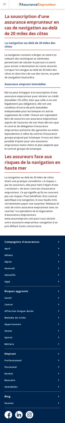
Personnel (11, 367)
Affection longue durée (19, 311)
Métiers (9, 344)
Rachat (9, 373)
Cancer (9, 304)
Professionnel (13, 360)
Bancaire (10, 380)
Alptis (8, 261)
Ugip (7, 281)
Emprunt (10, 353)
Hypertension (13, 324)
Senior (8, 330)
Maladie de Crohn (15, 317)
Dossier (9, 403)
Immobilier (11, 386)
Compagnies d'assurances (22, 242)
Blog (8, 396)
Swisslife (10, 275)
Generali (10, 268)
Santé (8, 297)
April (7, 248)
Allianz (9, 255)
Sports (9, 337)
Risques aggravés (16, 291)
